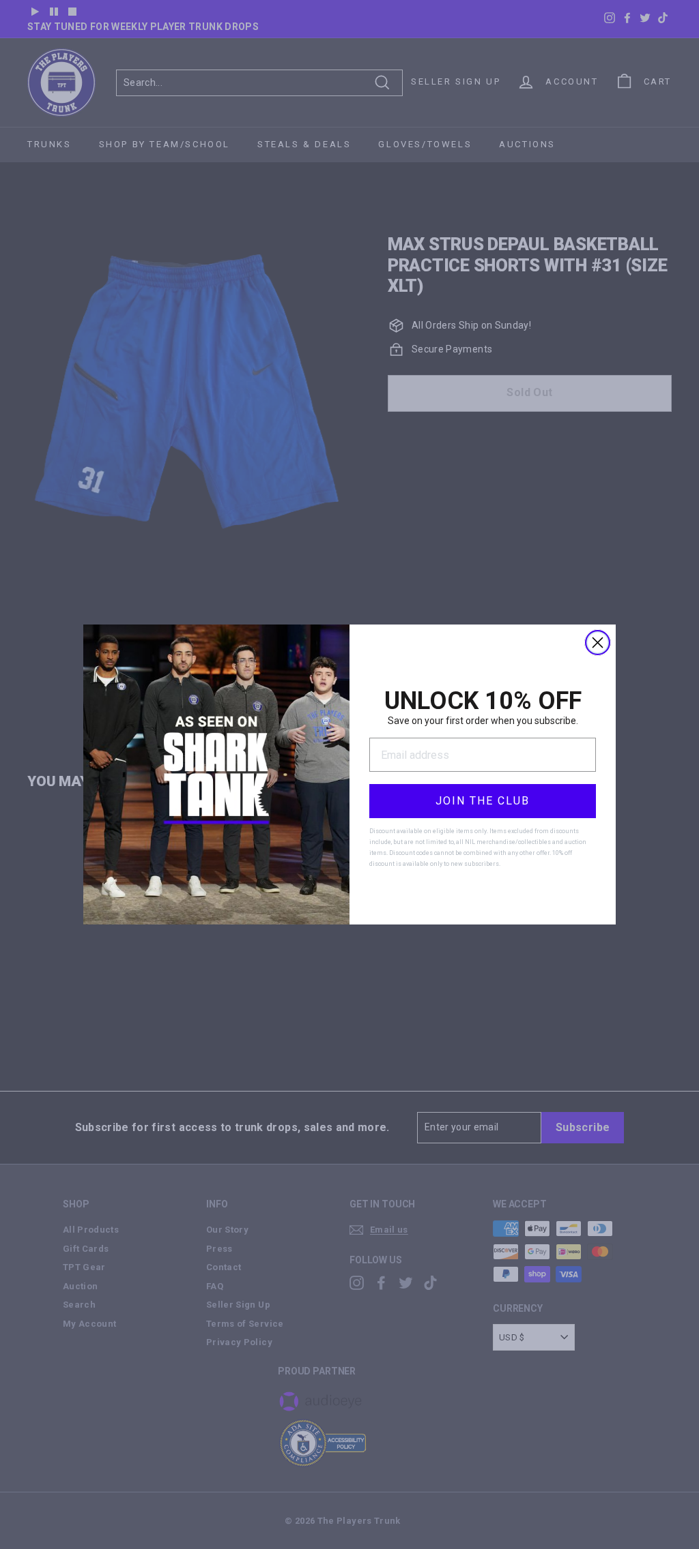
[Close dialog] (598, 643)
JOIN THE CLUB (483, 800)
